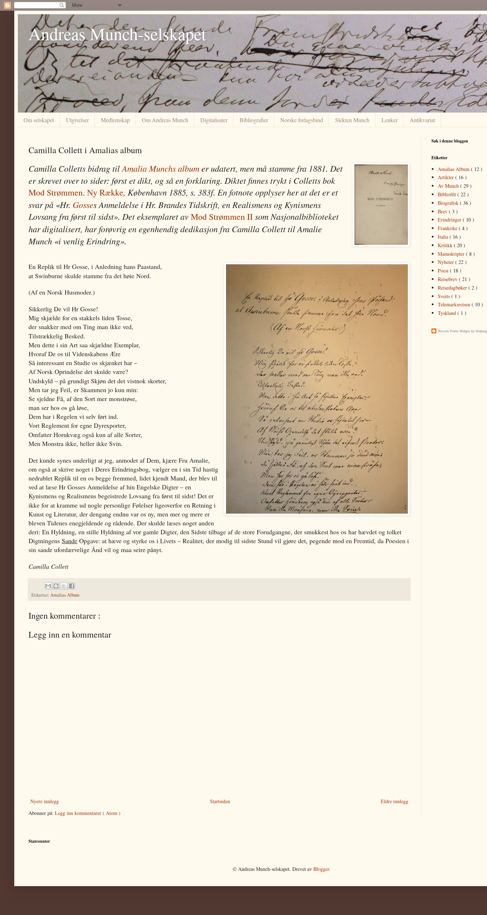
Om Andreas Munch (165, 120)
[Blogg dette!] (56, 585)
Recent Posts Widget (454, 331)
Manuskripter (452, 253)
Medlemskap (115, 120)
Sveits (444, 296)
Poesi (444, 270)
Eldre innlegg (394, 801)
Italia (444, 236)
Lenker (389, 120)
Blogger (321, 868)
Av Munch (449, 185)
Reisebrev (448, 279)
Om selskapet (39, 120)
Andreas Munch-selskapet (117, 33)
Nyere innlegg (44, 801)
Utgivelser (77, 120)
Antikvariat (422, 120)
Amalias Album (65, 595)
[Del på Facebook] (71, 585)
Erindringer (450, 219)
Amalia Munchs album (160, 168)
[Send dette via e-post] (48, 585)
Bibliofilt (447, 194)
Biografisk (449, 202)
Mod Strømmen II (222, 216)
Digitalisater (213, 120)
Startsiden (220, 801)
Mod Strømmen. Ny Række (76, 192)
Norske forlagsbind (301, 120)
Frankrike (448, 228)
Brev (443, 211)
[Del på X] (63, 585)
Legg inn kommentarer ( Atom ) (88, 813)
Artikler (446, 177)
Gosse (83, 204)
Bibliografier (254, 120)
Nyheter (446, 262)
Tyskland (447, 313)
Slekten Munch (352, 120)
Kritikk (446, 245)
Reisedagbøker (453, 287)
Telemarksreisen (455, 304)
